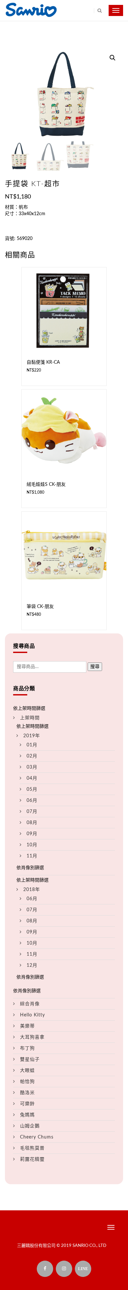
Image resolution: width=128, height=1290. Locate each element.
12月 (32, 965)
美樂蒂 (27, 1026)
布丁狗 (27, 1048)
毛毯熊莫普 (32, 1148)
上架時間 (30, 718)
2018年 (31, 889)
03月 (32, 767)
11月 (32, 856)
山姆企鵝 (30, 1126)
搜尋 (94, 666)
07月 (32, 811)
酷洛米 (27, 1093)
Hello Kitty (32, 1015)
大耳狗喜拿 (32, 1037)
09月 (32, 834)
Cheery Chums (36, 1137)
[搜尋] (98, 10)
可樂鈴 (27, 1104)
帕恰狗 (27, 1081)
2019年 (31, 736)
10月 (32, 845)
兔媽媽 (27, 1115)
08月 (32, 822)
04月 (32, 778)
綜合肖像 (30, 1004)
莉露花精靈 (32, 1159)
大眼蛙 (27, 1070)
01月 (32, 745)
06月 (32, 800)
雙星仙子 (30, 1059)
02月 (32, 756)
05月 (32, 789)
